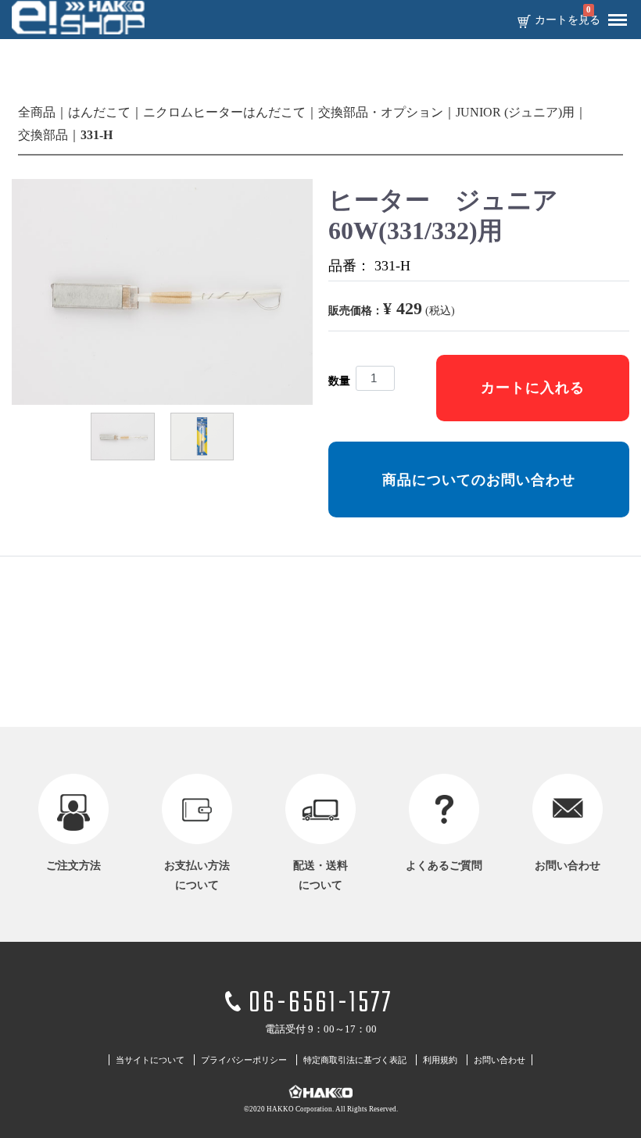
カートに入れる (533, 387)
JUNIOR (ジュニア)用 (515, 112)
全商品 (37, 112)
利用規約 (440, 1060)
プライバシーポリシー (244, 1060)
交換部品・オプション (380, 112)
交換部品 (43, 134)
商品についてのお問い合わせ (478, 480)
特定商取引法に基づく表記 (354, 1060)
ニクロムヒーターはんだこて (224, 112)
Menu (617, 20)
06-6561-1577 (320, 1004)
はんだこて (99, 112)
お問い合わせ (499, 1060)
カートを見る (567, 20)
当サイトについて (150, 1060)
